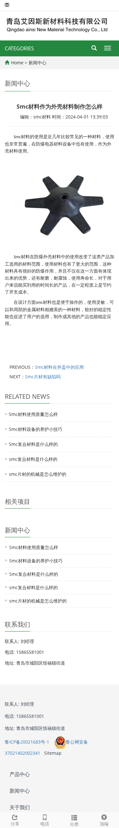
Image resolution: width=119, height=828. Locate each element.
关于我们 (20, 807)
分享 (14, 824)
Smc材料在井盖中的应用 (59, 367)
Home (17, 63)
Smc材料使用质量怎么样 (33, 414)
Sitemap (53, 753)
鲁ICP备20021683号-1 (27, 742)
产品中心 (20, 774)
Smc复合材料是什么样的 (33, 444)
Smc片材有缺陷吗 (43, 377)
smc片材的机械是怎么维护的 (37, 474)
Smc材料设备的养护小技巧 (35, 429)
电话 (44, 824)
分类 (74, 824)
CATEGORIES (19, 48)
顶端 (104, 824)
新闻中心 (37, 63)
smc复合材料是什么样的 (33, 459)
